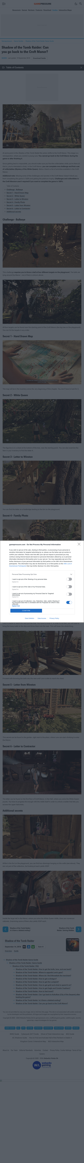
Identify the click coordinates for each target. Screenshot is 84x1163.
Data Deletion (29, 618)
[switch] (69, 579)
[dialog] (42, 582)
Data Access (42, 618)
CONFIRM (26, 610)
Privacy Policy (54, 618)
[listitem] (42, 574)
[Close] (80, 545)
